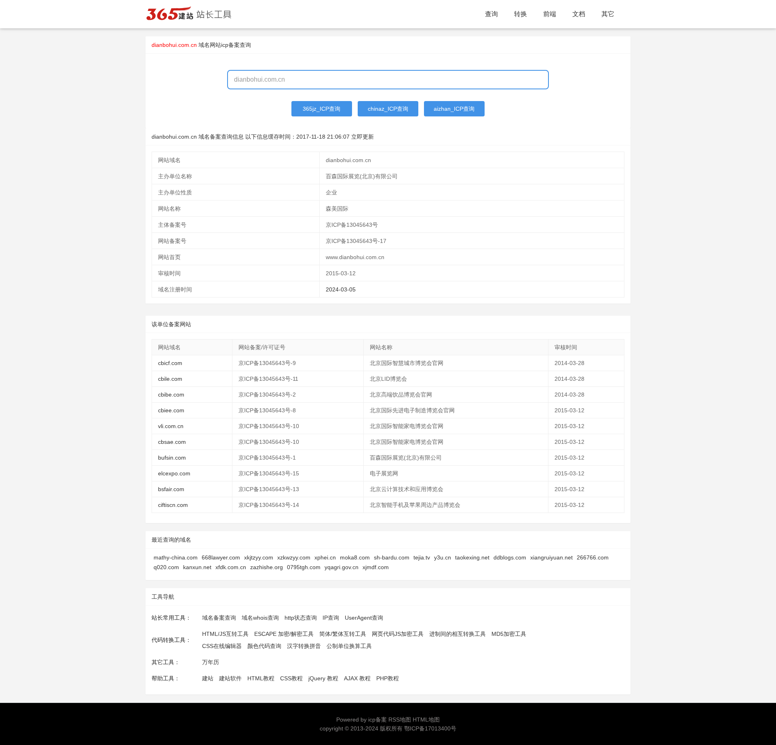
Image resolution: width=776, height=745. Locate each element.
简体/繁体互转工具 (342, 634)
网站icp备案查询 (230, 45)
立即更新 (362, 136)
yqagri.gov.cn (341, 567)
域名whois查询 (260, 617)
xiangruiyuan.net (551, 557)
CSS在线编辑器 (222, 646)
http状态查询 (301, 617)
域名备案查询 (219, 617)
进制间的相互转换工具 (457, 634)
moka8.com (355, 557)
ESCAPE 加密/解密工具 (284, 634)
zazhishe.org (266, 567)
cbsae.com (172, 442)
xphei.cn (325, 557)
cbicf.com (170, 363)
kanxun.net (197, 567)
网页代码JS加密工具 (398, 634)
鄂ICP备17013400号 (430, 728)
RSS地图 (399, 719)
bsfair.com (171, 489)
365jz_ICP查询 (321, 109)
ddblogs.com (509, 557)
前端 (549, 14)
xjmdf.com (376, 567)
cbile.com (170, 379)
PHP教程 (387, 678)
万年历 (210, 662)
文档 (578, 14)
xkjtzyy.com (258, 557)
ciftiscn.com (173, 505)
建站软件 (230, 678)
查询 (491, 14)
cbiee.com (171, 410)
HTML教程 (260, 678)
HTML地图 (426, 719)
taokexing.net (472, 557)
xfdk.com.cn (230, 567)
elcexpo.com (174, 473)
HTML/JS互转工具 (225, 634)
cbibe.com (171, 394)
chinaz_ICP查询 (388, 109)
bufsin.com (172, 457)
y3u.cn (442, 557)
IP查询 (331, 617)
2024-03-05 (341, 289)
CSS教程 (291, 678)
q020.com (166, 567)
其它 (607, 14)
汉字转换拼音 (304, 646)
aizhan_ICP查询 (454, 109)
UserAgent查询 (364, 617)
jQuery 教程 (323, 678)
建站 (207, 678)
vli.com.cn (170, 426)
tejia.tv (421, 557)
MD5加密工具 (508, 634)
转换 (520, 14)
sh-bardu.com (391, 557)
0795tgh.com (304, 567)
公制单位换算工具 (349, 646)
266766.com (593, 557)
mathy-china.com (176, 557)
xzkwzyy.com (293, 557)
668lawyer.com (221, 557)
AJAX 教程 (357, 678)
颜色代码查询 (264, 646)
